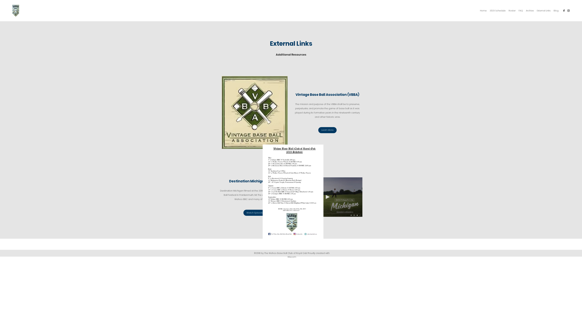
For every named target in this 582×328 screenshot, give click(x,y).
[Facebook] (563, 10)
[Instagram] (568, 10)
